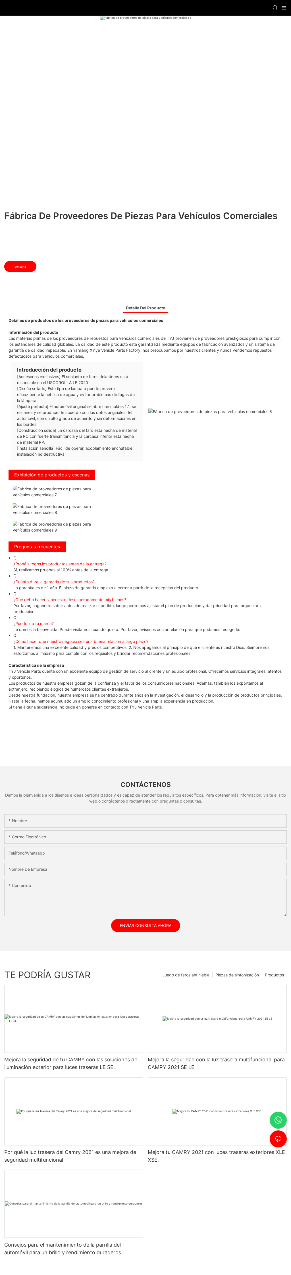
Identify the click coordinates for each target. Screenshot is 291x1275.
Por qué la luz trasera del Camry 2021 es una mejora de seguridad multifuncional (70, 1156)
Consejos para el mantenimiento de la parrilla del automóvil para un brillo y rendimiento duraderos (62, 1248)
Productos (274, 974)
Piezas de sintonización (237, 974)
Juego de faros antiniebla (185, 974)
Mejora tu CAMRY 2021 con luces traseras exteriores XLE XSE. (216, 1156)
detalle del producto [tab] (145, 307)
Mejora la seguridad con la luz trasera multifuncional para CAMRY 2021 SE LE (216, 1063)
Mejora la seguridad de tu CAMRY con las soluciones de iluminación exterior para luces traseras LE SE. (70, 1063)
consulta (20, 266)
